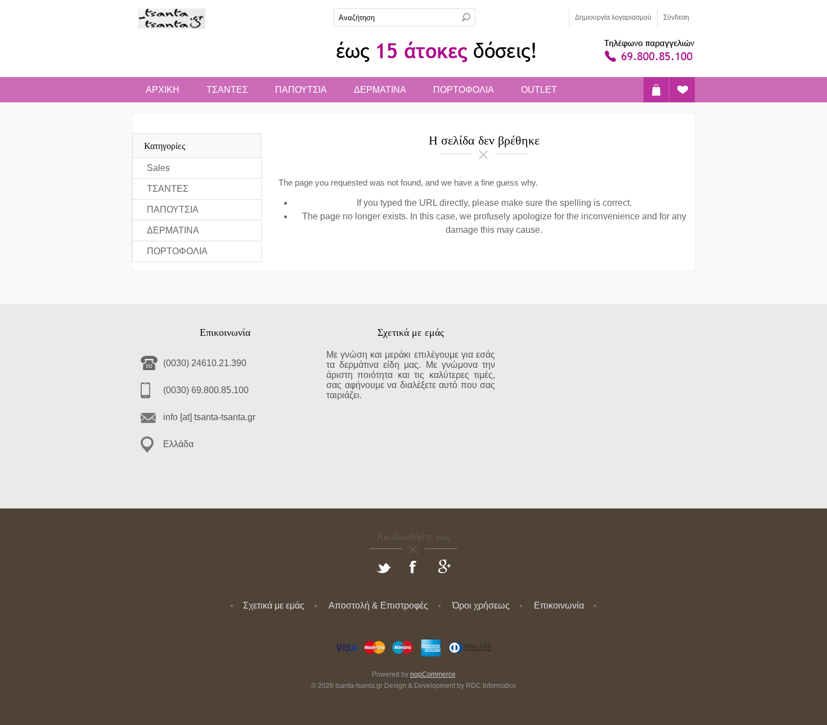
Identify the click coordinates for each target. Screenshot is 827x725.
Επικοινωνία (559, 605)
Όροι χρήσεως (481, 605)
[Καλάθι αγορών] (656, 89)
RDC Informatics (491, 686)
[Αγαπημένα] (682, 89)
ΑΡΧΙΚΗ (162, 89)
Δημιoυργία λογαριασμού (613, 17)
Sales (158, 168)
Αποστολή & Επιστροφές (378, 605)
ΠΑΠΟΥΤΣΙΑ (301, 89)
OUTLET (539, 89)
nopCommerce (433, 674)
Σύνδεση (676, 17)
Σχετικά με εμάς (273, 605)
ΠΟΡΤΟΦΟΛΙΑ (463, 89)
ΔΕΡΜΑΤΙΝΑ (380, 89)
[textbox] (395, 17)
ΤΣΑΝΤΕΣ (227, 89)
